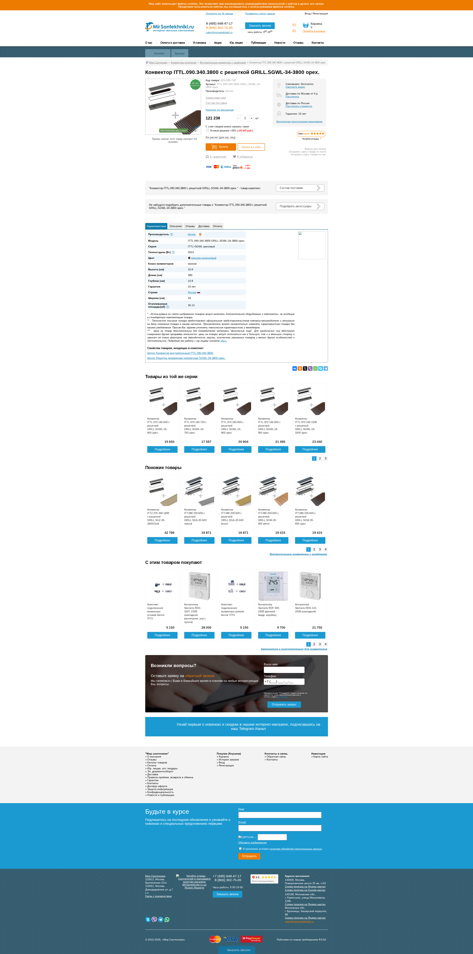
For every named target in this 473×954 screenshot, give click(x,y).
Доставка (203, 226)
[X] (305, 368)
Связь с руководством (158, 896)
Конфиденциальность (160, 792)
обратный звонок (199, 676)
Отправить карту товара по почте (307, 151)
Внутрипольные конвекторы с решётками (298, 554)
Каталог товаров (157, 762)
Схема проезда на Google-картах (305, 890)
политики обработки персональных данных (295, 848)
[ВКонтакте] (294, 368)
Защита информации (160, 789)
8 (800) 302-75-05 (219, 28)
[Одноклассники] (300, 368)
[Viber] (310, 368)
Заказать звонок (260, 25)
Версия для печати (315, 149)
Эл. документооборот (160, 771)
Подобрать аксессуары (296, 206)
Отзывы (298, 42)
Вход (308, 13)
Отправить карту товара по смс (308, 154)
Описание (176, 226)
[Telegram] (326, 368)
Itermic (230, 90)
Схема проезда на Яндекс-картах (305, 886)
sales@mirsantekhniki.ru (219, 32)
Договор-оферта (157, 786)
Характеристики (216, 97)
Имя (241, 809)
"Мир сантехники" (157, 753)
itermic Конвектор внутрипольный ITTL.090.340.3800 (180, 353)
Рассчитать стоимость (299, 106)
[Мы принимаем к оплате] (229, 168)
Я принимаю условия (282, 848)
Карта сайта (320, 756)
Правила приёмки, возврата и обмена (170, 777)
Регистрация (320, 13)
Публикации (258, 42)
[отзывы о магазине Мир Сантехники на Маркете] (311, 139)
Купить (223, 146)
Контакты (318, 42)
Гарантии (153, 780)
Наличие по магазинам (220, 109)
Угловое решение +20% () (231, 130)
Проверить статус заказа (260, 13)
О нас (148, 42)
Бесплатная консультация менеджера (299, 121)
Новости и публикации (160, 795)
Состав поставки (216, 102)
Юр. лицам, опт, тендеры (162, 768)
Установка (199, 42)
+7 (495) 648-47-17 (227, 876)
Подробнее (162, 449)
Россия (192, 292)
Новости (279, 42)
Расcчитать (292, 96)
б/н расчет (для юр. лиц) (220, 137)
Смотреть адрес (295, 86)
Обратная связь (276, 756)
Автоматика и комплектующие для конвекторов (294, 648)
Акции (218, 42)
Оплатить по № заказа (219, 13)
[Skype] (320, 368)
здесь (223, 340)
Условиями (282, 697)
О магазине (154, 756)
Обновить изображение (252, 842)
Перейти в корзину (314, 31)
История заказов (229, 759)
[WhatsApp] (315, 368)
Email (242, 822)
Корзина (224, 756)
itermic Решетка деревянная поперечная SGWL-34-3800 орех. (186, 358)
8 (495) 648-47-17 (219, 23)
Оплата (217, 226)
